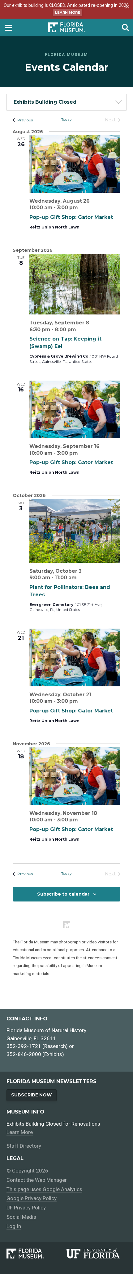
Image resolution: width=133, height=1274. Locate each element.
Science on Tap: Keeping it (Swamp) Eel (65, 342)
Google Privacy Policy (31, 1198)
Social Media (21, 1217)
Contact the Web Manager (36, 1180)
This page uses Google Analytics (44, 1189)
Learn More (67, 12)
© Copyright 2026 (27, 1171)
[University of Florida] (96, 1253)
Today (66, 119)
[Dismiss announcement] (126, 7)
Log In (13, 1226)
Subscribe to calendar (63, 894)
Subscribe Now (31, 1095)
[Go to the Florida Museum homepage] (66, 27)
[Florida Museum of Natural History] (36, 1253)
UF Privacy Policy (26, 1207)
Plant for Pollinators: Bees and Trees (69, 591)
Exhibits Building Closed (45, 102)
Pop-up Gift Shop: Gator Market (71, 217)
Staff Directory (23, 1146)
